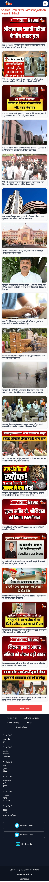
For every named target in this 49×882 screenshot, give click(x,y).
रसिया (5, 798)
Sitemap (28, 722)
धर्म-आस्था (6, 800)
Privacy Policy (13, 722)
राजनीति (5, 812)
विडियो (5, 771)
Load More (24, 708)
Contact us (12, 718)
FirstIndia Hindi (26, 825)
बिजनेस (5, 751)
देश (4, 742)
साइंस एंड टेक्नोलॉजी (10, 815)
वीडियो (5, 810)
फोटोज (5, 783)
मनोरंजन (6, 754)
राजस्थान (6, 795)
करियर (5, 786)
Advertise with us (31, 718)
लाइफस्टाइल (7, 780)
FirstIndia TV (26, 844)
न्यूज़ (4, 766)
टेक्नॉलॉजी (6, 756)
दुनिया (5, 768)
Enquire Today (22, 727)
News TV (6, 739)
